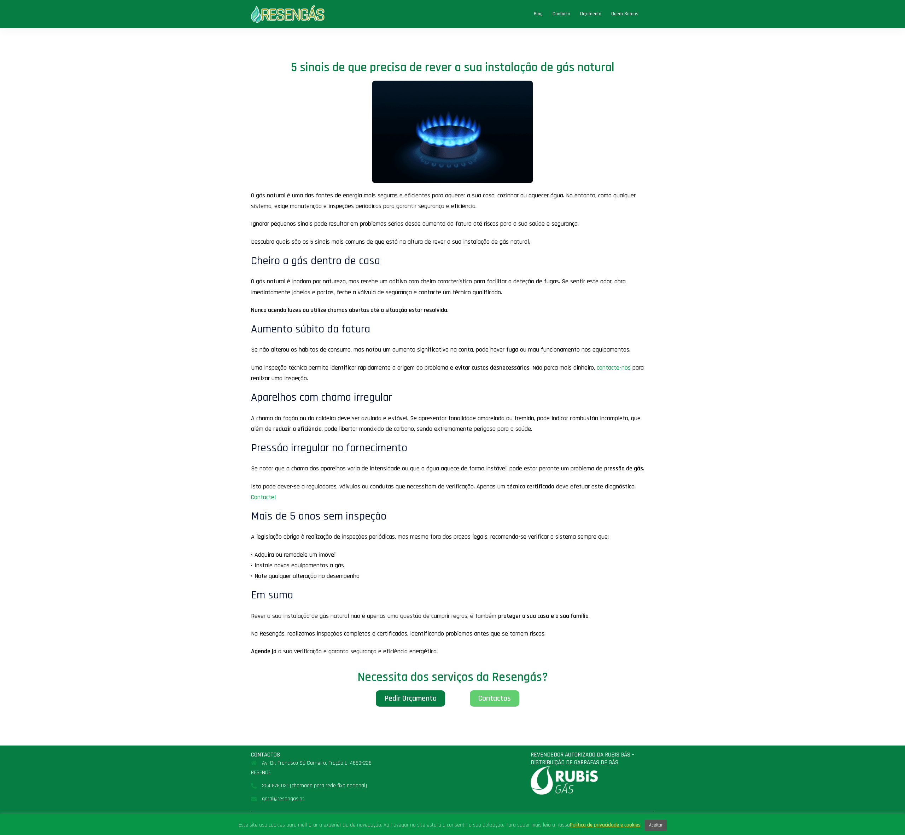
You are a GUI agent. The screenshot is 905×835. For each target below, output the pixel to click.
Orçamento (590, 14)
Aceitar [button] (655, 825)
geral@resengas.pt (283, 798)
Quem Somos (624, 14)
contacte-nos (614, 368)
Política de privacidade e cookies (605, 825)
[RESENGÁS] (288, 14)
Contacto (561, 14)
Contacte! (263, 497)
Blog (538, 14)
